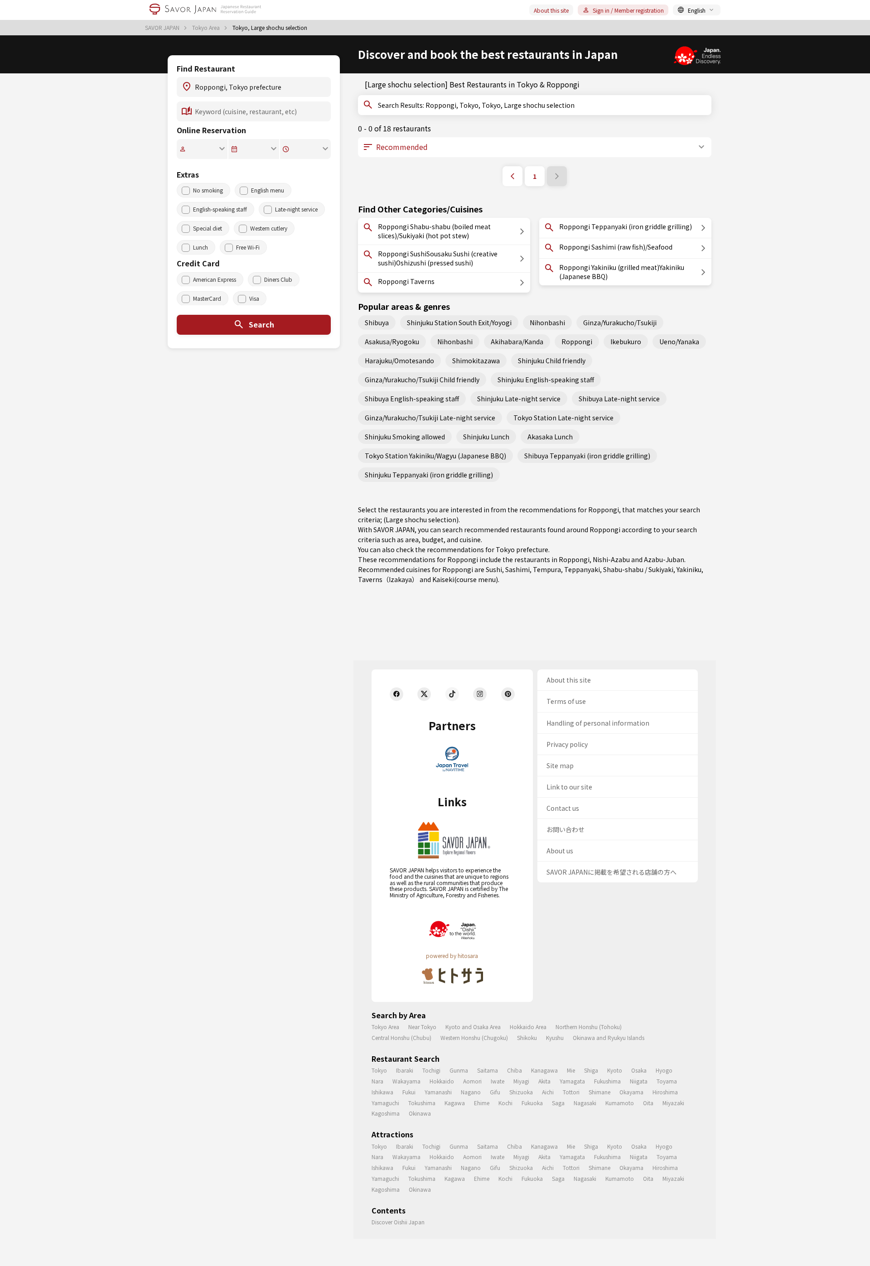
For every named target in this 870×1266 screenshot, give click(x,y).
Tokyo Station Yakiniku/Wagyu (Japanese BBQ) (435, 455)
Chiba (514, 1070)
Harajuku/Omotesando (399, 360)
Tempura (547, 569)
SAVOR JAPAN (163, 27)
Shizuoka (521, 1092)
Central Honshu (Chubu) (401, 1037)
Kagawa (455, 1103)
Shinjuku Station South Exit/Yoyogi (459, 322)
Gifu (495, 1092)
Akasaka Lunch (550, 436)
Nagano (471, 1092)
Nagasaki (585, 1103)
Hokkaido (442, 1081)
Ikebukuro (625, 341)
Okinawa (420, 1113)
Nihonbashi (547, 322)
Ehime (481, 1103)
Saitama (487, 1070)
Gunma (459, 1070)
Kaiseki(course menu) (465, 579)
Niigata (639, 1081)
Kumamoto (619, 1103)
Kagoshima (386, 1113)
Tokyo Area (206, 27)
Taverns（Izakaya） (388, 579)
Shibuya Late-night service (619, 398)
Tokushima (421, 1103)
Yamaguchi (385, 1103)
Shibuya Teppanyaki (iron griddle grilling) (587, 455)
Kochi (505, 1103)
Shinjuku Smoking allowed (405, 436)
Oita (648, 1103)
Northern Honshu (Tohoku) (589, 1026)
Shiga (591, 1070)
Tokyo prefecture (522, 549)
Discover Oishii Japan (398, 1222)
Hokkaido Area (528, 1026)
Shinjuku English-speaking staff (546, 379)
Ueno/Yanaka (679, 341)
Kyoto (614, 1070)
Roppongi (576, 341)
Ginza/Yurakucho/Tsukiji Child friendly (422, 379)
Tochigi (431, 1070)
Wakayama (406, 1081)
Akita (544, 1081)
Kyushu (555, 1037)
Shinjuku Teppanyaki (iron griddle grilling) (429, 474)
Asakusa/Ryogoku (392, 341)
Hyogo (664, 1070)
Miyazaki (673, 1103)
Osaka (639, 1070)
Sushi (494, 569)
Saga (558, 1103)
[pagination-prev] (512, 176)
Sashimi (517, 569)
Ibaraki (404, 1070)
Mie (571, 1070)
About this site (551, 10)
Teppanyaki (582, 569)
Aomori (472, 1081)
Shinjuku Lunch (486, 436)
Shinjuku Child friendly (551, 360)
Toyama (667, 1081)
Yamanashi (438, 1092)
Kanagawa (544, 1070)
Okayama (631, 1092)
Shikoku (527, 1037)
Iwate (497, 1081)
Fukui (409, 1092)
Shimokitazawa (476, 360)
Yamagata (572, 1081)
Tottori (571, 1092)
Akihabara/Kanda (517, 341)
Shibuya (377, 322)
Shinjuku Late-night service (519, 398)
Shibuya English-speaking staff (412, 398)
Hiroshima (665, 1092)
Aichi (548, 1092)
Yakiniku (689, 569)
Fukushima (607, 1081)
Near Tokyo (422, 1026)
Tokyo (379, 1070)
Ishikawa (382, 1092)
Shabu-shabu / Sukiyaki (638, 569)
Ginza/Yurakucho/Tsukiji (620, 322)
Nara (377, 1081)
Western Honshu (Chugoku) (474, 1037)
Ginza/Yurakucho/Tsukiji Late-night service (430, 417)
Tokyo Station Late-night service (563, 417)
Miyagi (521, 1081)
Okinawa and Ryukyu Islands (608, 1037)
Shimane (599, 1092)
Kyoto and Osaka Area (473, 1026)
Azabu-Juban (664, 559)
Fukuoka (532, 1103)
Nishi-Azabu (611, 559)
